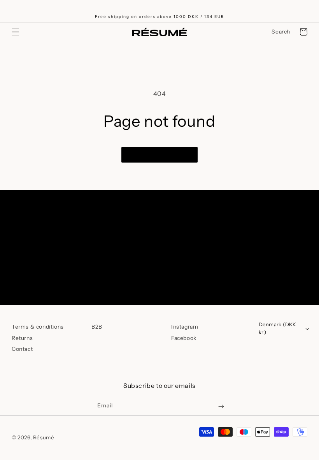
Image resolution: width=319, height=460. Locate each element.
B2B (96, 326)
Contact (22, 348)
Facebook (183, 337)
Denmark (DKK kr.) (277, 328)
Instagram (184, 326)
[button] (15, 32)
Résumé (43, 437)
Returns (22, 337)
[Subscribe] (221, 272)
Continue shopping (159, 154)
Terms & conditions (38, 326)
